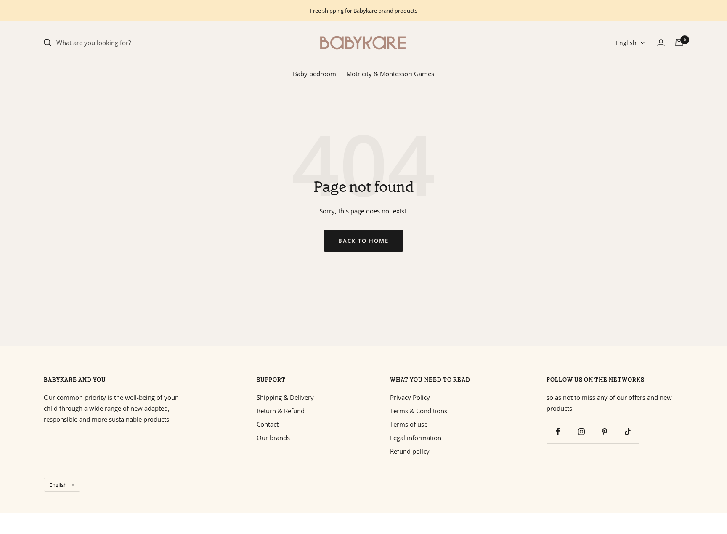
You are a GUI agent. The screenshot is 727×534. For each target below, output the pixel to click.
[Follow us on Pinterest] (604, 431)
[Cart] (679, 42)
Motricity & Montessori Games (390, 73)
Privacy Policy (410, 397)
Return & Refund (281, 410)
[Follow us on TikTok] (627, 431)
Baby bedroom (314, 73)
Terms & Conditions (418, 410)
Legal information (415, 437)
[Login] (661, 42)
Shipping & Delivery (285, 397)
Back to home (363, 240)
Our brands (273, 437)
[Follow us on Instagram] (581, 431)
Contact (268, 424)
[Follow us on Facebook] (558, 431)
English (626, 43)
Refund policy (410, 451)
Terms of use (408, 424)
